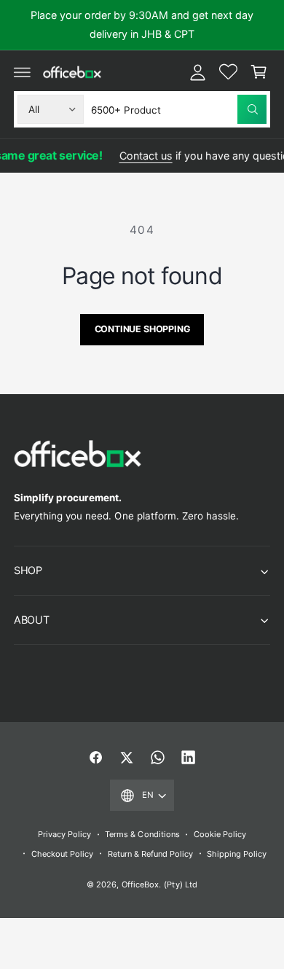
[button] (22, 72)
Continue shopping (142, 328)
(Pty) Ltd (180, 884)
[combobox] (178, 109)
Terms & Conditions (142, 834)
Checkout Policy (62, 854)
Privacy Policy (64, 834)
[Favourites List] (228, 72)
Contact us (142, 155)
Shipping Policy (237, 854)
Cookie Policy (220, 834)
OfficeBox (140, 884)
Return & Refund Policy (150, 854)
